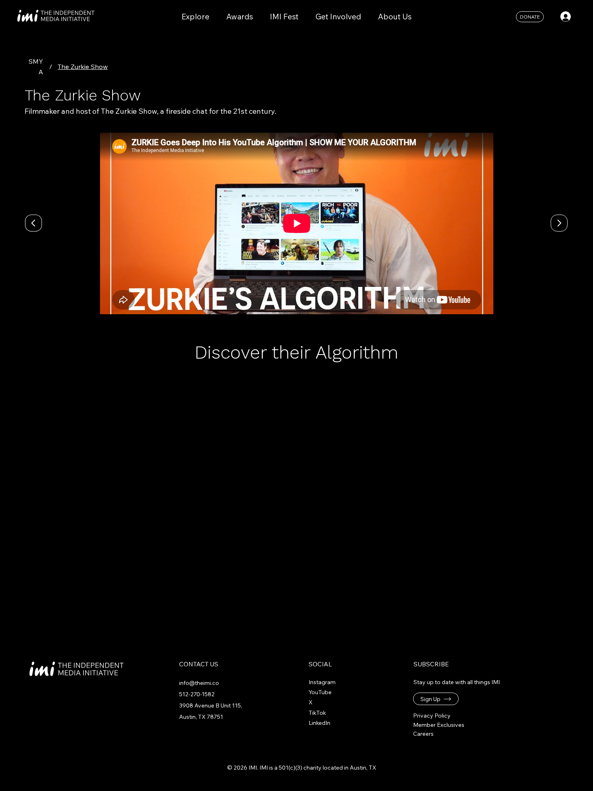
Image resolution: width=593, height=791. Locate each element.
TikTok (317, 712)
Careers (423, 733)
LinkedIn (319, 722)
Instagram (322, 682)
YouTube (320, 692)
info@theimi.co (199, 683)
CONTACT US (198, 664)
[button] (436, 699)
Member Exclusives (438, 724)
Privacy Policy (432, 715)
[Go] (559, 223)
